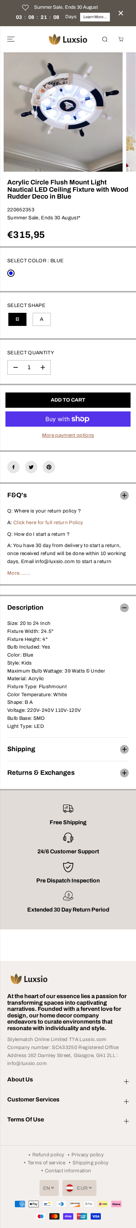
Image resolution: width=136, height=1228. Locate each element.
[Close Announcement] (121, 13)
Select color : (35, 260)
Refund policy (48, 1154)
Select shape (26, 305)
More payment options (68, 435)
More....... (18, 573)
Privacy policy (87, 1154)
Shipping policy (90, 1162)
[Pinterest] (49, 467)
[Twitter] (31, 467)
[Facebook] (13, 467)
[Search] (105, 39)
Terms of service (46, 1162)
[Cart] (121, 39)
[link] (68, 979)
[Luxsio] (68, 39)
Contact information (68, 1170)
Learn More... (95, 17)
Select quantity (30, 352)
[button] (11, 39)
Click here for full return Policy (48, 522)
